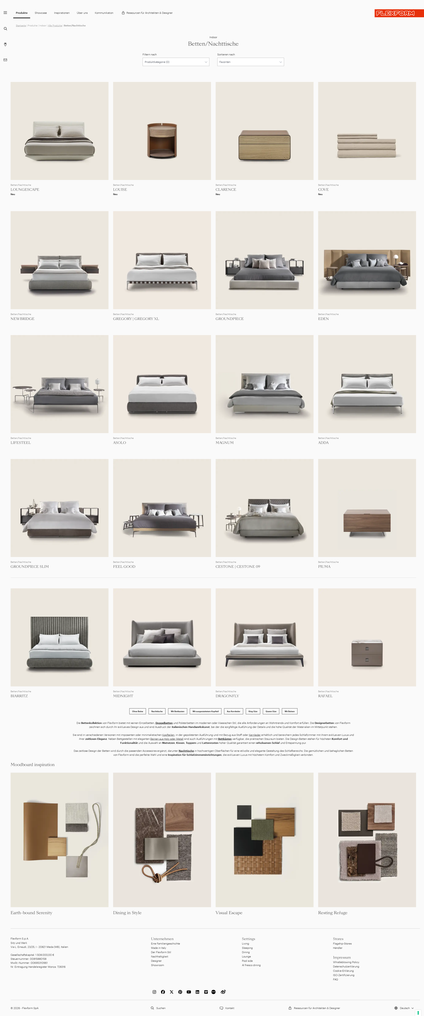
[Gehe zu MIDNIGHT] (162, 637)
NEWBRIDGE (22, 318)
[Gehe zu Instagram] (153, 992)
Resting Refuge (332, 913)
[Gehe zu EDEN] (367, 260)
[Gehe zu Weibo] (222, 992)
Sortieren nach (226, 54)
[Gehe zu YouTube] (188, 992)
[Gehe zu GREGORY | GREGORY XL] (162, 260)
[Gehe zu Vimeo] (205, 992)
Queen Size (271, 711)
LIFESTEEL (21, 442)
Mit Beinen (290, 711)
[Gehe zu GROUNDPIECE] (265, 260)
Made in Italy (158, 947)
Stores (338, 939)
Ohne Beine (137, 711)
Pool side (247, 960)
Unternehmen (162, 939)
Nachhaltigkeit (159, 956)
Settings (248, 939)
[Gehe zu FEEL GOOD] (162, 508)
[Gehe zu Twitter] (171, 992)
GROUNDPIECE (230, 318)
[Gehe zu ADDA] (367, 384)
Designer (156, 960)
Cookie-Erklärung (343, 970)
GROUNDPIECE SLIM (30, 566)
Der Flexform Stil (161, 952)
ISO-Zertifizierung (343, 975)
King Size (253, 711)
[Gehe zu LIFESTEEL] (59, 384)
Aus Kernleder (233, 711)
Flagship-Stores (342, 943)
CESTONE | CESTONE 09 (238, 566)
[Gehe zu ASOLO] (162, 384)
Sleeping (247, 947)
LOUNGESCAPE (25, 189)
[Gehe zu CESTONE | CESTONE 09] (265, 508)
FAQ (335, 979)
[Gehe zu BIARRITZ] (59, 637)
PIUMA (324, 566)
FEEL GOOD (124, 566)
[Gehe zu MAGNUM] (265, 384)
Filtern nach (150, 54)
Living (245, 943)
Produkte (21, 12)
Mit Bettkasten (177, 711)
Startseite (21, 25)
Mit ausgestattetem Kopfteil (206, 711)
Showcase (41, 12)
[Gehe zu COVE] (367, 131)
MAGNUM (225, 442)
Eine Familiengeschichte (165, 943)
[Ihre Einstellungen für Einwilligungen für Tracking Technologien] (418, 1013)
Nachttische (157, 711)
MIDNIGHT (123, 696)
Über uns (82, 12)
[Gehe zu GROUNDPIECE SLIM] (59, 508)
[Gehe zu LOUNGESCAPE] (59, 131)
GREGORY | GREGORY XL (136, 318)
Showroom (157, 965)
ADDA (323, 442)
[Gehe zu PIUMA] (367, 508)
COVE (323, 189)
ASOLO (119, 442)
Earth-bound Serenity (31, 913)
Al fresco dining (251, 965)
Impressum (342, 957)
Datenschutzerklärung (346, 966)
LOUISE (120, 189)
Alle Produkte (55, 25)
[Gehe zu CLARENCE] (265, 131)
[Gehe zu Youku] (214, 992)
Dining (246, 952)
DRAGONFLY (227, 696)
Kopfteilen (168, 734)
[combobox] (176, 62)
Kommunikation (104, 12)
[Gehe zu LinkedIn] (196, 992)
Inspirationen (62, 12)
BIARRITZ (19, 696)
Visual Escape (229, 913)
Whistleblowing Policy (346, 962)
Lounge (246, 956)
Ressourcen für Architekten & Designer (150, 12)
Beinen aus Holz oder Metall (167, 738)
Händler (338, 947)
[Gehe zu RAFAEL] (367, 637)
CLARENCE (226, 189)
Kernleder (255, 734)
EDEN (323, 318)
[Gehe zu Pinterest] (179, 992)
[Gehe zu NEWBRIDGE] (59, 260)
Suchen (160, 1008)
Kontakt (229, 1008)
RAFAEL (325, 696)
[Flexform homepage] (399, 13)
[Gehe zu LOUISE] (162, 131)
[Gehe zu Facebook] (162, 992)
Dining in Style (127, 913)
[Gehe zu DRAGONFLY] (265, 637)
